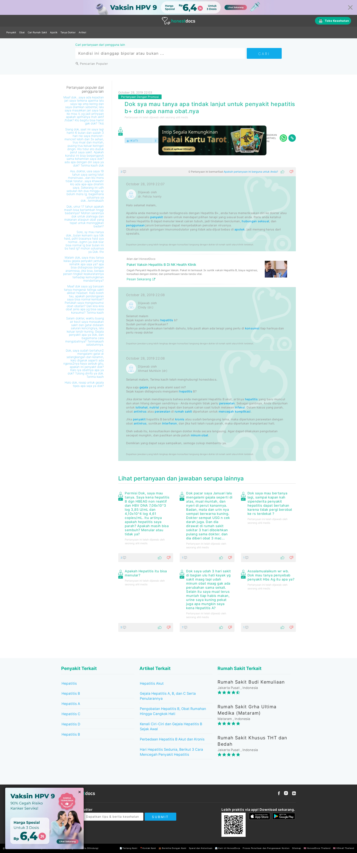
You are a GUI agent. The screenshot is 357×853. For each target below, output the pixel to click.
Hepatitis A (71, 704)
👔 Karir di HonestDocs (227, 848)
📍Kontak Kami (148, 848)
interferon (169, 423)
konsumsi (252, 328)
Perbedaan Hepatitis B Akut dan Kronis (172, 739)
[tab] (207, 314)
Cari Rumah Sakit (37, 32)
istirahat (142, 407)
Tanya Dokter (68, 32)
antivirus (140, 411)
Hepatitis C (71, 714)
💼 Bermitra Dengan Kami (172, 848)
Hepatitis (69, 683)
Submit (160, 817)
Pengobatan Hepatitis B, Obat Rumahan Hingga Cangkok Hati (173, 711)
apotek (239, 229)
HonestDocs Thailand (318, 848)
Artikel (82, 32)
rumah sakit (183, 411)
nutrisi (154, 407)
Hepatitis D (71, 724)
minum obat (199, 435)
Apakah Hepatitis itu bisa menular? (146, 573)
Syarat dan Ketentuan (201, 848)
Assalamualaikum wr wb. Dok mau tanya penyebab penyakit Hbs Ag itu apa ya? (271, 575)
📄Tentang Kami (128, 848)
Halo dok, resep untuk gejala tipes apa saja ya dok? (84, 384)
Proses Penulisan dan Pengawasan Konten (266, 848)
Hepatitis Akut (152, 683)
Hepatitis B (71, 693)
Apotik (53, 32)
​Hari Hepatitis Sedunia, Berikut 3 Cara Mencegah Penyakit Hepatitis (171, 752)
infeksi (240, 407)
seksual (263, 221)
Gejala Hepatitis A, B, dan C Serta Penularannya (168, 696)
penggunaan (135, 225)
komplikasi (243, 411)
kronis (179, 419)
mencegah (226, 411)
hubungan (249, 221)
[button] (207, 171)
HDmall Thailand (345, 848)
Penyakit (11, 32)
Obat (22, 32)
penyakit (156, 217)
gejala (143, 387)
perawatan (227, 403)
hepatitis (166, 320)
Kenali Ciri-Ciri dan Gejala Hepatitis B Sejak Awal (171, 726)
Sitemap (296, 848)
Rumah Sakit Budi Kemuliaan (251, 682)
